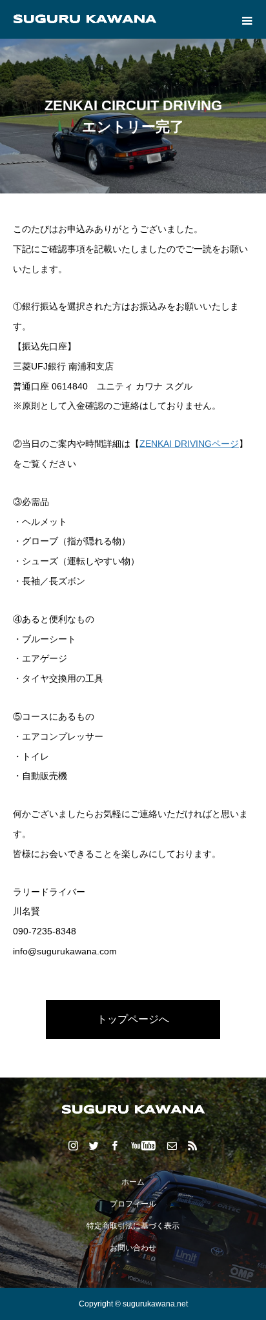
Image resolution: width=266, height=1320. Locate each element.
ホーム (133, 1182)
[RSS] (193, 1145)
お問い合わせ (133, 1247)
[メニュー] (246, 19)
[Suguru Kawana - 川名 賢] (133, 1109)
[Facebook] (114, 1145)
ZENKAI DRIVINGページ (189, 443)
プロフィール (133, 1203)
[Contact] (172, 1145)
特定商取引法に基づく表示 (133, 1225)
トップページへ (133, 1019)
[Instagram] (73, 1145)
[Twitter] (94, 1145)
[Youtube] (143, 1145)
